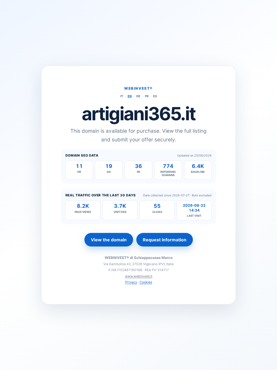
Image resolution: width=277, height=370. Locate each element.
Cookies (146, 282)
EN (130, 96)
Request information (164, 239)
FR (147, 96)
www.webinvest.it (138, 276)
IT (121, 96)
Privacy (131, 282)
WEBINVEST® (138, 88)
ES (155, 96)
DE (138, 96)
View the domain (109, 239)
